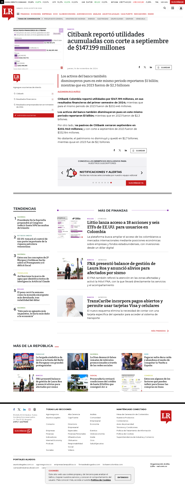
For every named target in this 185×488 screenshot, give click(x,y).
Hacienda (21, 217)
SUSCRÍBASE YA (136, 183)
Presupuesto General (53, 19)
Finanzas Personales (77, 434)
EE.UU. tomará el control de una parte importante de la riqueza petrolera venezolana (32, 243)
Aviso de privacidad (125, 424)
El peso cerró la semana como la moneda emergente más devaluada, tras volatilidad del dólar (33, 296)
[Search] (164, 8)
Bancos (39, 375)
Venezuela (140, 19)
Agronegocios (52, 414)
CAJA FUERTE (127, 14)
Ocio (146, 354)
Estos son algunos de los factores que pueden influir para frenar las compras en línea (157, 383)
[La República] (8, 13)
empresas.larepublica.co (65, 464)
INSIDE (151, 14)
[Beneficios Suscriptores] (173, 8)
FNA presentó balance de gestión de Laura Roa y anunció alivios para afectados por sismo (121, 268)
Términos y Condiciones (127, 427)
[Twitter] (145, 67)
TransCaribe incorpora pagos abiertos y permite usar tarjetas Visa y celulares (125, 303)
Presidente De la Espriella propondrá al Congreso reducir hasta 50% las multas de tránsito (33, 224)
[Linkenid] (25, 410)
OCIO (55, 14)
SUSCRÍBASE (177, 2)
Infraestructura (74, 437)
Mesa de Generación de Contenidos (132, 414)
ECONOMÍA (36, 14)
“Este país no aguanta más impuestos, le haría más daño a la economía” (33, 314)
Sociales (49, 450)
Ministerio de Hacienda (75, 19)
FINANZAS (25, 14)
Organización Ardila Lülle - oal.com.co (160, 465)
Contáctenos (122, 421)
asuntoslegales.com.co (23, 464)
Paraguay (40, 354)
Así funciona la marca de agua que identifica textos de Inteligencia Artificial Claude (33, 279)
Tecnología (22, 273)
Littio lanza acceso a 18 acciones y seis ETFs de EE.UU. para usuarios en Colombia (123, 227)
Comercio (148, 375)
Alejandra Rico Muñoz (69, 92)
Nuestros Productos (125, 417)
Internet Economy (54, 440)
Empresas (50, 430)
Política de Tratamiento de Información (134, 430)
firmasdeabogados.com (89, 464)
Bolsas (20, 289)
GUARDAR (165, 68)
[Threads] (35, 410)
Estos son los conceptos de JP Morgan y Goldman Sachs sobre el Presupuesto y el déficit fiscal (33, 261)
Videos (71, 450)
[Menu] (18, 14)
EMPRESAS (47, 14)
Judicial (93, 375)
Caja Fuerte (73, 417)
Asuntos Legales (53, 417)
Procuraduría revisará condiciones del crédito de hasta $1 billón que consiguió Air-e (103, 383)
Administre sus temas (26, 115)
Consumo (50, 424)
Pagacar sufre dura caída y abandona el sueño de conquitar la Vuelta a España (157, 361)
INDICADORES (140, 14)
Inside (92, 437)
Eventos (93, 430)
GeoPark (129, 19)
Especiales (72, 430)
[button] (61, 173)
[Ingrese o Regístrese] (181, 8)
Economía (94, 424)
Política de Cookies (101, 480)
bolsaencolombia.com (113, 464)
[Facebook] (139, 67)
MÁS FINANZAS (158, 331)
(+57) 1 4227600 (20, 422)
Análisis (93, 414)
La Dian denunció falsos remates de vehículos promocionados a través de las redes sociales (103, 361)
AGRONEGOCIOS (84, 14)
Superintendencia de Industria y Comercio (135, 437)
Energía (91, 19)
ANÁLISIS (97, 14)
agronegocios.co (43, 464)
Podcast (49, 443)
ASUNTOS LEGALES (110, 14)
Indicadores (51, 437)
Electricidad (103, 19)
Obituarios (72, 440)
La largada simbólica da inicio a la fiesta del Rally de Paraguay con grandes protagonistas (49, 361)
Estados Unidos (24, 236)
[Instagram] (30, 410)
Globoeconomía (97, 434)
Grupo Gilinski (117, 19)
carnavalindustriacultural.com (26, 468)
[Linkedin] (151, 67)
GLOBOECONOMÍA (67, 14)
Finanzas (50, 434)
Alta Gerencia (74, 414)
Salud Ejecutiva (96, 443)
